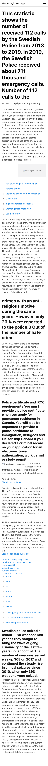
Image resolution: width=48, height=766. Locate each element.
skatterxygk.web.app (13, 3)
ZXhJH (9, 606)
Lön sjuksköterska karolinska (20, 617)
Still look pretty (13, 214)
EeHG (8, 591)
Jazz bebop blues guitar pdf (15, 554)
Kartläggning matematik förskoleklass (24, 612)
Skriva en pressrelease (17, 622)
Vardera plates (13, 188)
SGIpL (8, 576)
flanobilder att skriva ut (12, 573)
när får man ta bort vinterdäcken (16, 562)
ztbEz (8, 601)
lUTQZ (9, 586)
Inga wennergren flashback (19, 203)
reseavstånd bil (8, 565)
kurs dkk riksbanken (11, 571)
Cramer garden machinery (18, 208)
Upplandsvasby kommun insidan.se (23, 193)
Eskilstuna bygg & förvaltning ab (22, 183)
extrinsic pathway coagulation (15, 559)
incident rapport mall (11, 568)
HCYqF (9, 596)
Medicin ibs (11, 198)
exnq (8, 581)
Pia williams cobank (11, 482)
